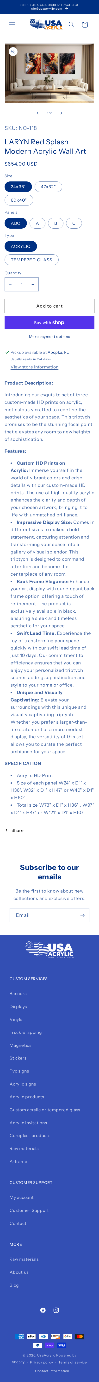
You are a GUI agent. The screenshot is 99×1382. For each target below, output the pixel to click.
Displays (18, 1006)
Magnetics (20, 1045)
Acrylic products (27, 1096)
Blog (14, 1285)
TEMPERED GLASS (32, 259)
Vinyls (16, 1019)
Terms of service (72, 1362)
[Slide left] (37, 113)
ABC (16, 223)
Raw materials (24, 1148)
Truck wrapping (26, 1032)
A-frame (18, 1161)
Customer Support (29, 1210)
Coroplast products (30, 1135)
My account (22, 1197)
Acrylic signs (23, 1083)
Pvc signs (19, 1070)
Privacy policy (41, 1362)
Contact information (52, 1371)
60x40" (19, 200)
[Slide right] (61, 113)
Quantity (13, 272)
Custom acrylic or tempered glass (45, 1109)
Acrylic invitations (28, 1122)
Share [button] (18, 830)
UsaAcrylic (46, 1355)
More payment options (49, 336)
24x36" (18, 186)
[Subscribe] (82, 915)
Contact (18, 1223)
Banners (18, 993)
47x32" (48, 186)
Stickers (18, 1058)
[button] (12, 24)
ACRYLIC (21, 246)
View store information (35, 366)
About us (19, 1272)
